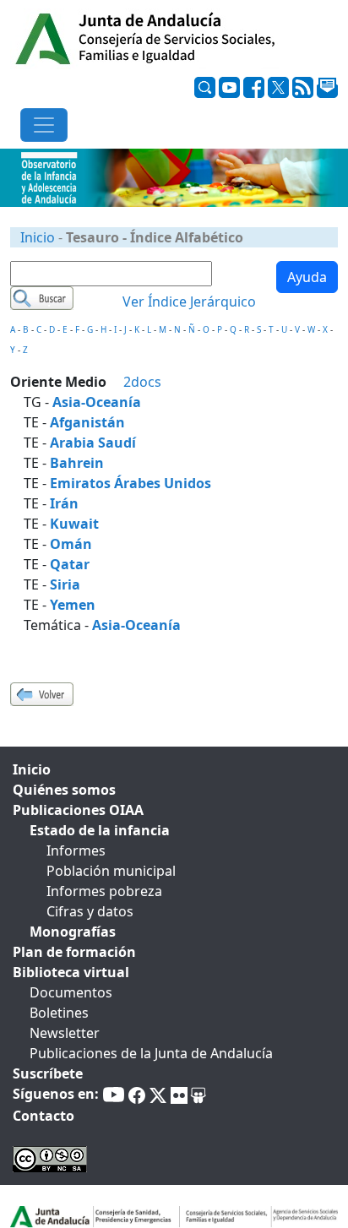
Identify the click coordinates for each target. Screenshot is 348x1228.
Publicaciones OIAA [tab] (78, 810)
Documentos (71, 992)
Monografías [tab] (73, 931)
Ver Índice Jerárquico (189, 301)
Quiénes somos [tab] (64, 789)
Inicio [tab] (32, 769)
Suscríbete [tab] (48, 1073)
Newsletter (65, 1033)
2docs (142, 381)
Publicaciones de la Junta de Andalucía (151, 1053)
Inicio (37, 237)
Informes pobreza (104, 891)
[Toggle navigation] (44, 125)
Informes (76, 850)
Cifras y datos (89, 911)
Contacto (43, 1115)
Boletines (59, 1012)
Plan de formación (74, 952)
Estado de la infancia (100, 830)
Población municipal (111, 870)
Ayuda (307, 277)
